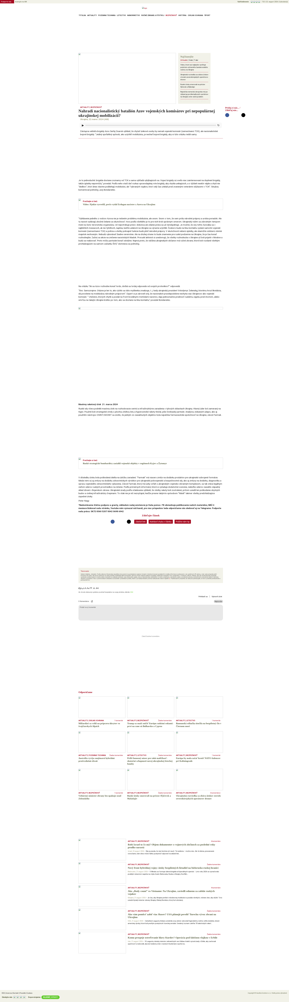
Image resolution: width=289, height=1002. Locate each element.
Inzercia (8, 993)
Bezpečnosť (171, 15)
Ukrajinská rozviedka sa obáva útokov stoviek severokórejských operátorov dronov (194, 77)
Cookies (29, 993)
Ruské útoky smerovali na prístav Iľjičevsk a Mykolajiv (192, 85)
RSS (3, 993)
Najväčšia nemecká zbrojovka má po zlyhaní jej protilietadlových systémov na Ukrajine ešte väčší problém (194, 94)
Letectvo (121, 15)
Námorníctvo (133, 15)
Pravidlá (22, 993)
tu (169, 578)
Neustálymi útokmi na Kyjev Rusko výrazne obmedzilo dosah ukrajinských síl (193, 104)
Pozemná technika (106, 15)
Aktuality (92, 15)
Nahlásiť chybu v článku (160, 521)
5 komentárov (215, 793)
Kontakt (15, 993)
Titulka (82, 15)
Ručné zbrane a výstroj (152, 15)
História (182, 15)
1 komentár (118, 721)
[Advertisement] (144, 35)
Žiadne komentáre (165, 721)
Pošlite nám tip (183, 521)
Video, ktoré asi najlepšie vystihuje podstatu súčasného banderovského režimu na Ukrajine (194, 67)
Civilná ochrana (195, 15)
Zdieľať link (141, 521)
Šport (207, 15)
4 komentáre (215, 841)
